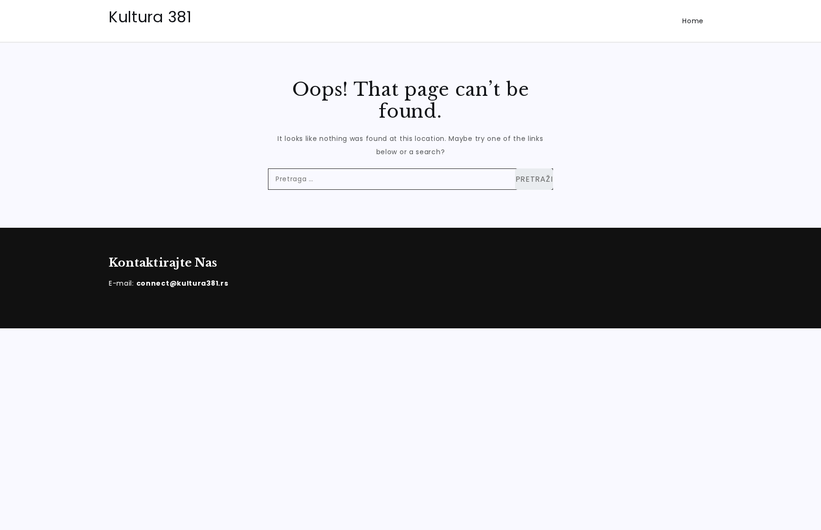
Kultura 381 (150, 17)
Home (693, 21)
